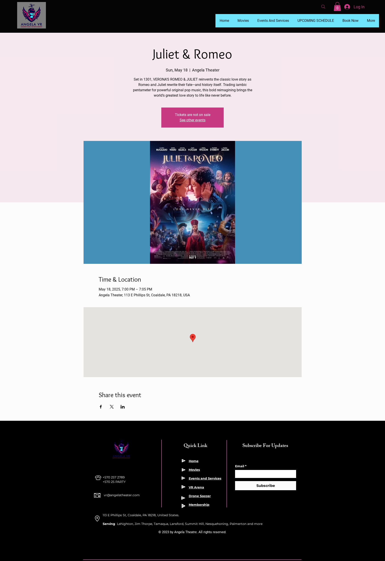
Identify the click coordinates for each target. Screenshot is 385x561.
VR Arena (196, 487)
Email (240, 466)
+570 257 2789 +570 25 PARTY (115, 479)
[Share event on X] (112, 407)
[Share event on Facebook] (101, 407)
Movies (194, 470)
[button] (337, 6)
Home (194, 461)
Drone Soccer (200, 496)
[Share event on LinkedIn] (123, 407)
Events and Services (205, 478)
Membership (199, 505)
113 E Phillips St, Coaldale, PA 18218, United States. (141, 515)
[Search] (323, 6)
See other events (192, 120)
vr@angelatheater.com (122, 495)
